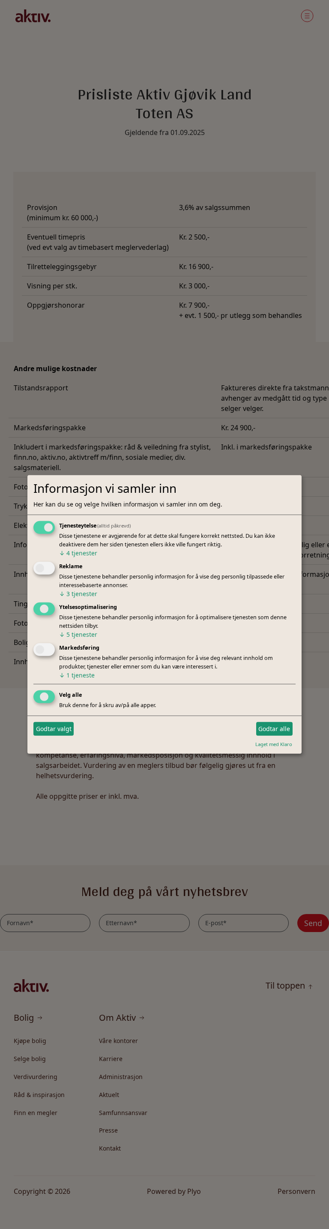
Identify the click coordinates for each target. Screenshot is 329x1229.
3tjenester (78, 594)
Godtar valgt (54, 729)
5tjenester (78, 634)
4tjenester (78, 553)
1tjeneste (77, 675)
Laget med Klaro (273, 743)
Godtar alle (274, 729)
